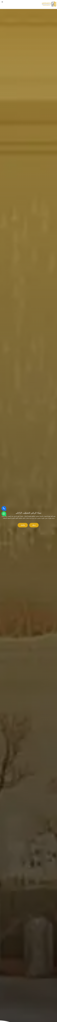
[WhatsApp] (3, 513)
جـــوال (34, 525)
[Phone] (3, 508)
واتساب (23, 525)
